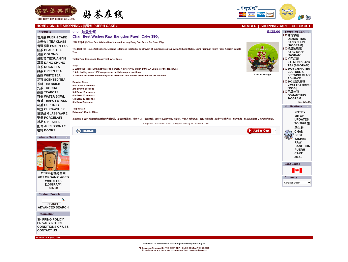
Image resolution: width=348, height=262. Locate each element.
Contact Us (47, 230)
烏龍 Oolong (47, 54)
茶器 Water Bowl (51, 96)
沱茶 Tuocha (47, 88)
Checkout (301, 26)
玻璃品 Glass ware (52, 113)
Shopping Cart (274, 26)
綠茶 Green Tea (49, 71)
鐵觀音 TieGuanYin (51, 58)
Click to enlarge (262, 74)
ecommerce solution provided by (168, 243)
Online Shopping (65, 26)
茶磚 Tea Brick (48, 84)
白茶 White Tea (49, 75)
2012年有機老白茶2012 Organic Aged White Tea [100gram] (53, 178)
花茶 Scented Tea (51, 79)
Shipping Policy (50, 219)
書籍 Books (46, 130)
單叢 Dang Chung (51, 62)
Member (249, 26)
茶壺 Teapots (47, 92)
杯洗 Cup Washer (51, 109)
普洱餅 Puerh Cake (99, 26)
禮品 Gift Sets (48, 122)
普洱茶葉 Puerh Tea (52, 45)
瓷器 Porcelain (49, 117)
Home (41, 26)
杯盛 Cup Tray (48, 105)
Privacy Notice (50, 223)
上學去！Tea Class (51, 41)
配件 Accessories (51, 126)
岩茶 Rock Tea (48, 67)
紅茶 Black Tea (49, 50)
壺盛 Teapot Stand (52, 100)
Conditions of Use (52, 226)
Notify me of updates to (302, 134)
